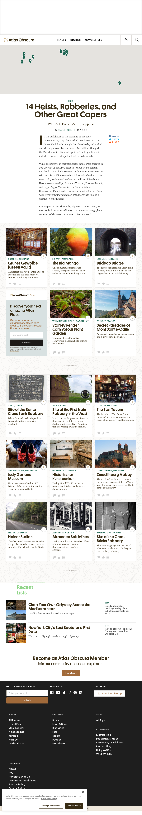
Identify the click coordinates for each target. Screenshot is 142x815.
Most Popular (16, 728)
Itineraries (58, 728)
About (12, 769)
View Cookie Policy (49, 799)
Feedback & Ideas (107, 738)
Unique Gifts (103, 750)
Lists (71, 101)
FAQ (11, 772)
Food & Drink (59, 724)
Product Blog (103, 746)
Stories (56, 720)
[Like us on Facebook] (52, 693)
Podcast (57, 739)
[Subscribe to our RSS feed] (80, 693)
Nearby (13, 739)
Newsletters (59, 743)
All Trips (100, 720)
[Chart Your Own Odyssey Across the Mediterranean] (71, 610)
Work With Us (104, 754)
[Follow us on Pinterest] (75, 693)
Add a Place (16, 743)
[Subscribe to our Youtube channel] (58, 693)
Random (14, 735)
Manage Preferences (51, 806)
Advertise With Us (19, 776)
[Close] (83, 792)
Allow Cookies (74, 806)
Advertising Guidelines (22, 780)
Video (56, 735)
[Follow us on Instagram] (69, 693)
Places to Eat (16, 732)
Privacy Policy (33, 349)
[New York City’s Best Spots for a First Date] (71, 632)
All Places (14, 720)
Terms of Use (14, 351)
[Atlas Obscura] (20, 40)
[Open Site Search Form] (137, 40)
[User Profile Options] (126, 40)
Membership (103, 734)
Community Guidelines (109, 742)
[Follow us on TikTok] (64, 693)
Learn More (71, 673)
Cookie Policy (17, 788)
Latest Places (17, 724)
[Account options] (126, 40)
